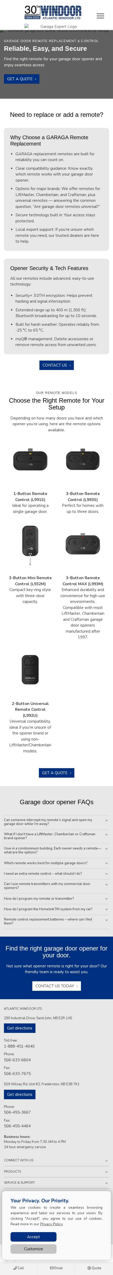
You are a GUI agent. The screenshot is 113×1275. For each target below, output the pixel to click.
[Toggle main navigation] (100, 16)
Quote (96, 1268)
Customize (33, 1249)
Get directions (19, 1028)
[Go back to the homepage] (53, 12)
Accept (33, 1236)
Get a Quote (20, 79)
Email (58, 1268)
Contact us (55, 365)
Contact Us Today (54, 986)
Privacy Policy (51, 1224)
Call (20, 1268)
